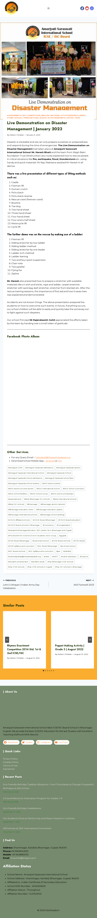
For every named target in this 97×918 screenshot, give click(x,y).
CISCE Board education (69, 520)
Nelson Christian (17, 135)
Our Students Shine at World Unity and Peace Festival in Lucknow (39, 818)
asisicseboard (14, 499)
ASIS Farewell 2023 (84, 582)
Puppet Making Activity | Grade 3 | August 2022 (69, 647)
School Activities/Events (52, 118)
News (82, 115)
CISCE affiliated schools (19, 520)
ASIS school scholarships (62, 494)
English (45, 115)
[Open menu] (48, 8)
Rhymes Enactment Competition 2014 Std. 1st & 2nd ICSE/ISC (24, 649)
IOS (60, 461)
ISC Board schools (16, 551)
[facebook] (82, 8)
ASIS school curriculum (73, 489)
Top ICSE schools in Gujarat (39, 567)
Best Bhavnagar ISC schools (37, 499)
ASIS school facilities (17, 494)
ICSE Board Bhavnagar (18, 541)
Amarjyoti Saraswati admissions (39, 468)
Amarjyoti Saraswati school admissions (25, 478)
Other (10, 118)
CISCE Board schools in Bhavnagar (24, 525)
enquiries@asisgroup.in (23, 858)
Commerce (48, 525)
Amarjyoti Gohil (15, 468)
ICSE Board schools (61, 541)
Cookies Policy (11, 762)
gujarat (62, 536)
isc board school (68, 546)
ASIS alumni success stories (20, 489)
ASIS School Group (39, 494)
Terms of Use (10, 765)
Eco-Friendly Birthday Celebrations (22, 808)
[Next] (90, 640)
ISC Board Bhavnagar (47, 546)
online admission (69, 557)
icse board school (40, 541)
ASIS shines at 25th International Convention (27, 828)
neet (46, 557)
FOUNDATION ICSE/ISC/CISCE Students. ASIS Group (32, 536)
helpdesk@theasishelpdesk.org (52, 457)
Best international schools (64, 499)
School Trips (73, 118)
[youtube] (87, 8)
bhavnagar (32, 504)
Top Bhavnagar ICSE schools (60, 562)
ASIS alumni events (51, 483)
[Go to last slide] (7, 640)
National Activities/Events (64, 115)
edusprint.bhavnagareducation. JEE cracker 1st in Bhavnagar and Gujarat (40, 530)
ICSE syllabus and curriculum (21, 546)
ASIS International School (48, 489)
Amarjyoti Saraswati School (59, 473)
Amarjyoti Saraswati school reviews (23, 483)
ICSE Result (79, 541)
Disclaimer (9, 769)
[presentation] (24, 625)
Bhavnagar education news (20, 509)
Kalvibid (67, 551)
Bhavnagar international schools (22, 515)
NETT (55, 557)
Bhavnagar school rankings (52, 515)
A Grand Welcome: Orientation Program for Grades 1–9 (32, 798)
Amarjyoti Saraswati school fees (59, 478)
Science (84, 557)
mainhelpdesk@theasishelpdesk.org (24, 557)
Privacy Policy (10, 758)
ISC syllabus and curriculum (40, 551)
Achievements (14, 115)
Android (50, 461)
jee (58, 551)
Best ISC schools (16, 504)
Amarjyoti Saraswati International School (26, 473)
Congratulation (63, 525)
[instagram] (92, 8)
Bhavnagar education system (49, 509)
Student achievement (18, 562)
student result (37, 562)
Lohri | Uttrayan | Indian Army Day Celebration (21, 584)
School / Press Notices (26, 118)
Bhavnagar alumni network (53, 504)
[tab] (43, 670)
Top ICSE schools (16, 567)
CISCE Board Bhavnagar (44, 520)
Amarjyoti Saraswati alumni (68, 468)
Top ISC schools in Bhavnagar (68, 567)
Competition (33, 115)
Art (24, 115)
